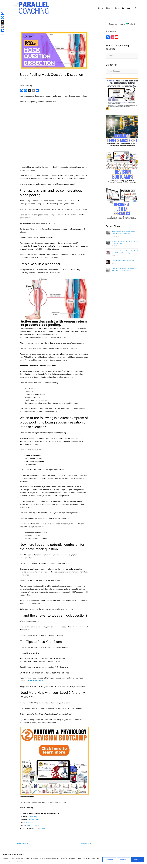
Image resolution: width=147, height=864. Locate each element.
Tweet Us (29, 822)
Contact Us (119, 8)
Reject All (123, 859)
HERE (43, 828)
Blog (108, 8)
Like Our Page (33, 819)
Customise (109, 859)
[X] (2, 22)
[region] (73, 857)
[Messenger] (2, 17)
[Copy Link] (2, 26)
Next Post (86, 843)
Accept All (137, 859)
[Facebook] (2, 13)
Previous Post (23, 843)
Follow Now (32, 816)
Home (100, 8)
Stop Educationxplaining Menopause (123, 260)
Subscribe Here (33, 825)
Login (129, 8)
